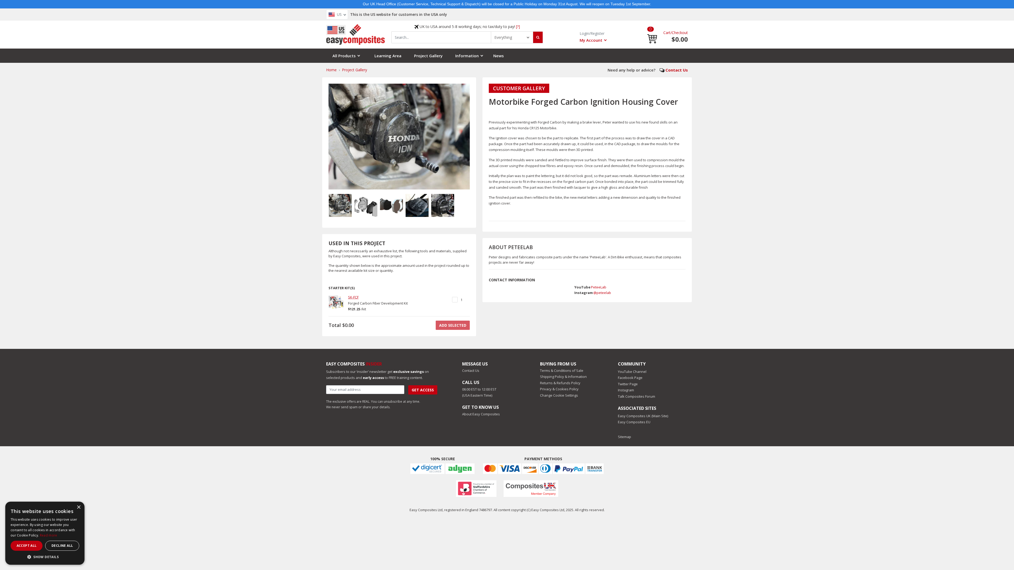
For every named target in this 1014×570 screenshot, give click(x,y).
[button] (652, 34)
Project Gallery (428, 55)
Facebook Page (630, 377)
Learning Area (387, 55)
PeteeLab (598, 287)
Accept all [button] (27, 545)
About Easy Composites (481, 414)
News (498, 55)
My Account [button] (591, 40)
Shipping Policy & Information (563, 376)
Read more (48, 535)
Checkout (680, 32)
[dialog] (44, 533)
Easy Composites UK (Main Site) (643, 416)
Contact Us (676, 70)
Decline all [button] (62, 545)
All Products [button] (344, 55)
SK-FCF (353, 297)
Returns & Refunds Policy (560, 383)
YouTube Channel (632, 371)
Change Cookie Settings (559, 395)
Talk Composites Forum (636, 396)
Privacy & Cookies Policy (559, 389)
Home (331, 69)
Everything (503, 37)
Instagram (626, 390)
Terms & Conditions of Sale (561, 370)
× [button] (79, 507)
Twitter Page (628, 384)
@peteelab (602, 292)
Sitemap (624, 436)
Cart (666, 32)
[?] (518, 26)
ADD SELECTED (452, 325)
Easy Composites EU (634, 422)
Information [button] (467, 55)
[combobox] (441, 37)
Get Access (423, 389)
